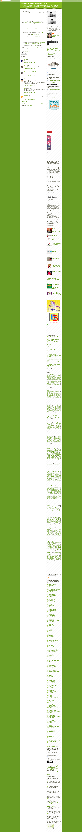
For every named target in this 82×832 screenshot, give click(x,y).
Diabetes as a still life (50, 442)
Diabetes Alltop (51, 614)
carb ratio (55, 421)
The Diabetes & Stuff (52, 710)
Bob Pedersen (51, 596)
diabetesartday (57, 474)
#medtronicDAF (50, 398)
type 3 (56, 552)
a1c (55, 407)
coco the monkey (54, 424)
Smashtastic (51, 694)
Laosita (50, 656)
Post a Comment (24, 101)
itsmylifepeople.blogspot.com (54, 740)
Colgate (60, 424)
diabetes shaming (57, 463)
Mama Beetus (51, 662)
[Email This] (21, 54)
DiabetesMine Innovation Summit (52, 475)
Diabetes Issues (57, 453)
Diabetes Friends (52, 615)
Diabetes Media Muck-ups (54, 455)
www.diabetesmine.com (53, 745)
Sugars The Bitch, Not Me (53, 697)
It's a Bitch (58, 499)
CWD (54, 430)
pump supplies (56, 528)
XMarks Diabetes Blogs (53, 356)
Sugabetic (50, 695)
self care (49, 532)
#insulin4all (49, 389)
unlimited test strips (50, 555)
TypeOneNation (56, 553)
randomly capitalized (52, 741)
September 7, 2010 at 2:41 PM (29, 62)
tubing (48, 549)
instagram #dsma (53, 494)
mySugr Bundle (53, 521)
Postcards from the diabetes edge (53, 526)
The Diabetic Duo (52, 715)
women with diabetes (53, 557)
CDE (48, 422)
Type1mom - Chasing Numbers (54, 726)
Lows (51, 512)
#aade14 (58, 374)
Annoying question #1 (57, 411)
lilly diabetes (54, 510)
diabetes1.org (51, 736)
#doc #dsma (58, 385)
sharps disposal (50, 533)
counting (48, 429)
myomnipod (57, 520)
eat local (58, 480)
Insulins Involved (52, 642)
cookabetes (57, 426)
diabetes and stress (56, 438)
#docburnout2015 (56, 386)
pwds (48, 529)
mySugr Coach (58, 521)
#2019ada (59, 373)
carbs (59, 421)
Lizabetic (50, 661)
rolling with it (56, 530)
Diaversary (53, 476)
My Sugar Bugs (51, 667)
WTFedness (56, 559)
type (54, 549)
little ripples (59, 510)
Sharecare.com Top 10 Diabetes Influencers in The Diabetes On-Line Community (54, 343)
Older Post (43, 103)
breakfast (48, 421)
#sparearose (57, 401)
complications (57, 425)
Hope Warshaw (58, 491)
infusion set (52, 492)
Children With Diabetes (53, 601)
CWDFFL (59, 430)
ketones (58, 502)
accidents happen (57, 408)
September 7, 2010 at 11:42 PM (29, 99)
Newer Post (23, 103)
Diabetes (50, 436)
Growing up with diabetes (52, 487)
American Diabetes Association (52, 410)
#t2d (55, 403)
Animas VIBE (51, 411)
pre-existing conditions (51, 527)
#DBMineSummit (57, 380)
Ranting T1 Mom (52, 684)
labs (57, 504)
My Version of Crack (50, 520)
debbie (55, 434)
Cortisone (58, 428)
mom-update (55, 517)
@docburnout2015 (50, 373)
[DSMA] (54, 156)
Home (33, 103)
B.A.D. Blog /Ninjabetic (53, 590)
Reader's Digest (53, 529)
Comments (51, 577)
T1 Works (50, 702)
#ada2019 (53, 375)
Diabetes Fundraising (55, 449)
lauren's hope (53, 507)
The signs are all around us (51, 545)
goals (56, 486)
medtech (53, 516)
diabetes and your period (51, 441)
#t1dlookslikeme (50, 403)
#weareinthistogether (50, 406)
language (48, 507)
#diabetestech (49, 384)
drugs (55, 479)
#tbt (60, 403)
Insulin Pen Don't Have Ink (53, 641)
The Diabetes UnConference (55, 544)
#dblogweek (49, 380)
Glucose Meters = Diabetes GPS (54, 50)
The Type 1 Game (52, 720)
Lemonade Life (51, 657)
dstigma (48, 480)
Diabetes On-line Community (53, 459)
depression (49, 435)
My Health (52, 519)
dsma (58, 479)
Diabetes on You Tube (55, 458)
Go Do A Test (51, 635)
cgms (54, 422)
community (51, 425)
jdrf (56, 500)
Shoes (55, 533)
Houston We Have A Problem (54, 639)
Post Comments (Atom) (30, 105)
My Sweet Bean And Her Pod (54, 669)
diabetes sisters (49, 464)
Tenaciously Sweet (52, 705)
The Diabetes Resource (53, 712)
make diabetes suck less (51, 515)
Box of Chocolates (52, 598)
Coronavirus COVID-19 (50, 428)
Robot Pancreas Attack (53, 685)
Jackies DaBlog (51, 644)
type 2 (49, 552)
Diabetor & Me (51, 626)
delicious (58, 434)
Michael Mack (51, 664)
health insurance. (50, 488)
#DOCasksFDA (49, 386)
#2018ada (55, 373)
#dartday (52, 379)
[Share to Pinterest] (26, 54)
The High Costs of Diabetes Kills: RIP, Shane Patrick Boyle (56, 230)
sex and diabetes (55, 532)
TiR (55, 547)
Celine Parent (51, 600)
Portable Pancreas (52, 681)
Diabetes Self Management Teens (55, 355)
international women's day (51, 499)
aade (59, 407)
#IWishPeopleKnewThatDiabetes (53, 391)
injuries (59, 493)
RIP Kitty (51, 530)
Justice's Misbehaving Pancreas (54, 649)
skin (52, 534)
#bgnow (49, 378)
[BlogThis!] (22, 54)
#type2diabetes (57, 404)
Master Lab (58, 515)
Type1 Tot (50, 725)
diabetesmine (51, 737)
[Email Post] (33, 52)
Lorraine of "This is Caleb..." (30, 71)
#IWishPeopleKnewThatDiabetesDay (53, 395)
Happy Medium (51, 636)
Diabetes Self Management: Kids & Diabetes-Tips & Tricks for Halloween (54, 365)
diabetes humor (55, 452)
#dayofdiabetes (57, 379)
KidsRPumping (51, 654)
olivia (51, 524)
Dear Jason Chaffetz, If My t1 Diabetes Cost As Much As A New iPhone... (53, 279)
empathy (58, 481)
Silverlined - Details (52, 691)
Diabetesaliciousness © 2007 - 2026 (34, 3)
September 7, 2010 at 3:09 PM (29, 85)
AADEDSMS (49, 408)
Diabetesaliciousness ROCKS (52, 473)
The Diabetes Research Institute (54, 711)
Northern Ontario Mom (53, 674)
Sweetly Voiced (51, 700)
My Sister (57, 519)
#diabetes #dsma (54, 382)
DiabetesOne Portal (52, 354)
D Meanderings (51, 605)
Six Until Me (51, 692)
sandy (55, 531)
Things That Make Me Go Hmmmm (54, 546)
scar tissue (59, 531)
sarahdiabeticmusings (53, 742)
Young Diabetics (52, 730)
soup (59, 535)
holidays (51, 491)
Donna (26, 78)
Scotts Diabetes (51, 690)
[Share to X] (24, 54)
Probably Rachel (52, 682)
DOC (54, 478)
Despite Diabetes (52, 611)
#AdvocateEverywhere (50, 377)
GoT (59, 486)
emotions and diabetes (51, 481)
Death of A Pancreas (52, 609)
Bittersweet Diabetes (52, 593)
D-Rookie (50, 606)
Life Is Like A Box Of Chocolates (55, 659)
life (50, 509)
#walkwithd (56, 405)
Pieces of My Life (52, 679)
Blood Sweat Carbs (52, 595)
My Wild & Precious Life (53, 670)
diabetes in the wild (50, 453)
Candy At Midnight (52, 599)
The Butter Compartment (53, 707)
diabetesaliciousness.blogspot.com (53, 771)
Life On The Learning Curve (54, 660)
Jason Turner (51, 645)
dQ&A (51, 479)
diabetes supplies (50, 465)
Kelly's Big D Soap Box (51, 502)
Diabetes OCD (53, 457)
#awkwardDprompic (58, 377)
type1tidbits (51, 743)
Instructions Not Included (53, 640)
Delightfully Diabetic (52, 610)
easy (55, 480)
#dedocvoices (53, 381)
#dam (49, 379)
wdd (57, 555)
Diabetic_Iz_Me (51, 625)
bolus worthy (53, 420)
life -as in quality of (55, 509)
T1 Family (50, 701)
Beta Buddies (51, 591)
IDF (48, 492)
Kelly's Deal (51, 47)
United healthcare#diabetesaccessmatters (53, 554)
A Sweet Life (51, 586)
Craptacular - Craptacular (55, 429)
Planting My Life (52, 680)
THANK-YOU (58, 542)
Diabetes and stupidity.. (51, 439)
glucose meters (50, 486)
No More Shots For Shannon (54, 672)
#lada (57, 396)
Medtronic (58, 516)
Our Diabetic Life (52, 677)
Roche (50, 686)
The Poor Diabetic (52, 717)
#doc (52, 385)
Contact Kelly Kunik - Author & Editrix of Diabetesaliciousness (53, 774)
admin (53, 409)
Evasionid (50, 631)
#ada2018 (48, 375)
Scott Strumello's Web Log (53, 689)
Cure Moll (50, 604)
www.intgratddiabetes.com (53, 746)
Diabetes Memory (51, 456)
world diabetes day (50, 559)
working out (58, 558)
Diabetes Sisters (52, 619)
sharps (60, 532)
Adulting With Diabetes (56, 271)
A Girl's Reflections (52, 584)
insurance (57, 497)
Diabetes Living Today (53, 616)
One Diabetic (51, 676)
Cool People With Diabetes (53, 427)
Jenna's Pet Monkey (52, 646)
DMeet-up (49, 478)
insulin (48, 495)
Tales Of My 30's (52, 704)
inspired (48, 494)
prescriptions (49, 528)
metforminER (49, 517)
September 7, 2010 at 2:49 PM (29, 68)
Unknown (26, 95)
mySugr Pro (50, 522)
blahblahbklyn (51, 732)
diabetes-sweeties (52, 735)
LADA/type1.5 (51, 506)
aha (59, 409)
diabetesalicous (49, 474)
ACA (52, 408)
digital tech (58, 477)
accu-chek (48, 409)
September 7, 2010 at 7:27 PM (29, 92)
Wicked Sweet (51, 727)
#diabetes (58, 381)
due (53, 480)
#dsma (48, 387)
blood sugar (54, 416)
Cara (26, 59)
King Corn (49, 504)
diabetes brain (50, 444)
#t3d (57, 403)
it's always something (50, 500)
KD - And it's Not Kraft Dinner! (54, 652)
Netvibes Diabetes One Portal (54, 671)
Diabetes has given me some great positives (54, 451)
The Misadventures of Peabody (54, 716)
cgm (51, 422)
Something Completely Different (52, 535)
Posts (50, 576)
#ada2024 (58, 375)
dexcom (56, 435)
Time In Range (51, 547)
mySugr (48, 521)
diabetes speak (56, 464)
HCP (59, 487)
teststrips (52, 542)
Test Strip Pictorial (51, 541)
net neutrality (56, 522)
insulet (59, 494)
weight (56, 556)
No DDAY (56, 523)
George (26, 65)
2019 (53, 407)
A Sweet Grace (51, 585)
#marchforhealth (49, 397)
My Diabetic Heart (52, 665)
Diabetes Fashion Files (51, 448)
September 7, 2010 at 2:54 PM (29, 75)
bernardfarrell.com (52, 731)
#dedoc (48, 381)
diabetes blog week (55, 443)
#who (55, 406)
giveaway (52, 485)
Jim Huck (50, 647)
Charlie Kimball (50, 423)
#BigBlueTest (54, 378)
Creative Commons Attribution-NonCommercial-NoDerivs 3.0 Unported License (53, 768)
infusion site (53, 493)
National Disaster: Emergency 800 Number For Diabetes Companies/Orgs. (54, 53)
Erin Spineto (51, 630)
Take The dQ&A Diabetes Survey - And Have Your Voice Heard (56, 293)
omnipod (55, 524)
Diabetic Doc (51, 624)
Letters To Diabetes (54, 508)
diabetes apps (58, 441)
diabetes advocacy (53, 437)
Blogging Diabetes (52, 594)
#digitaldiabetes (56, 384)
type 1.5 (57, 551)
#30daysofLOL (51, 374)
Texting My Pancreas (52, 706)
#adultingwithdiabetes (51, 376)
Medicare (48, 516)
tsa (59, 548)
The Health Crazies (52, 349)
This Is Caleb (51, 722)
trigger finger (56, 548)
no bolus (52, 523)
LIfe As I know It (52, 655)
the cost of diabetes (51, 543)
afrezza (56, 409)
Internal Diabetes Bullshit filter (53, 498)
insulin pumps (55, 496)
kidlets (52, 503)
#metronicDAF (57, 398)
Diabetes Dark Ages (51, 446)
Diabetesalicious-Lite (55, 471)
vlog (55, 555)
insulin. (53, 497)
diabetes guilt (49, 450)
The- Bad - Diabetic (52, 721)
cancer (52, 421)
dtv (51, 480)
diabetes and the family (56, 440)
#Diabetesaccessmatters (51, 383)
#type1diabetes (51, 404)
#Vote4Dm (48, 405)
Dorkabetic (50, 629)
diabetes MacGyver (50, 454)
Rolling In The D (52, 687)
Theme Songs (59, 545)
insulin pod (54, 495)
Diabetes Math (58, 454)
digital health (53, 477)
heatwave (58, 488)
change (58, 422)
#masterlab (57, 397)
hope (54, 491)
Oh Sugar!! (51, 675)
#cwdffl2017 (59, 378)
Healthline (54, 82)
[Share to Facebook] (25, 54)
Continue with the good (50, 426)
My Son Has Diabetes (52, 666)
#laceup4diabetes (49, 396)
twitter (51, 549)
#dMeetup (48, 385)
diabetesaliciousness (50, 472)
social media (57, 534)
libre (48, 509)
